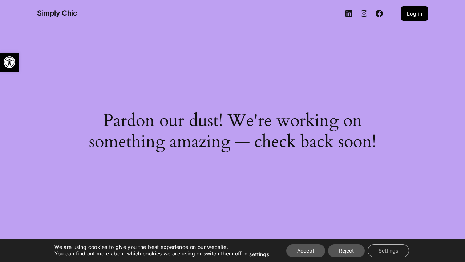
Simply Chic (57, 13)
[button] (9, 62)
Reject (346, 250)
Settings (388, 250)
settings (259, 254)
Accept (305, 250)
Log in (414, 14)
